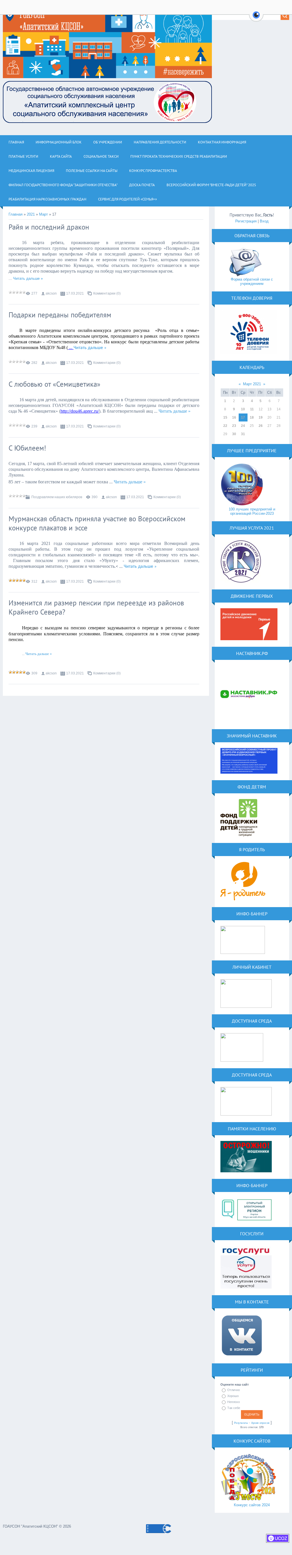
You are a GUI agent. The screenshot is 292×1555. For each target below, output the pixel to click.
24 (243, 426)
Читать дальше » (28, 278)
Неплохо (233, 1402)
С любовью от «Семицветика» (54, 384)
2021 (31, 214)
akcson (51, 293)
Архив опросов (260, 1423)
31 (243, 434)
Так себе (233, 1408)
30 (234, 434)
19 (261, 417)
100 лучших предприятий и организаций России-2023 (252, 511)
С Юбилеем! (27, 448)
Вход (264, 221)
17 (243, 417)
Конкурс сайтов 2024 (252, 1505)
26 (261, 426)
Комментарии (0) (107, 293)
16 (234, 417)
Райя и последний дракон (49, 227)
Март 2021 (252, 384)
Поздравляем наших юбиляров (56, 497)
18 (252, 417)
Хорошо (233, 1396)
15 (225, 417)
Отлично (233, 1390)
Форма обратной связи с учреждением (252, 281)
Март (43, 214)
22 (225, 426)
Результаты (241, 1423)
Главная (16, 214)
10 (243, 409)
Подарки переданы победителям (60, 314)
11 (252, 409)
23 (234, 426)
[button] (256, 18)
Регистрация (246, 221)
